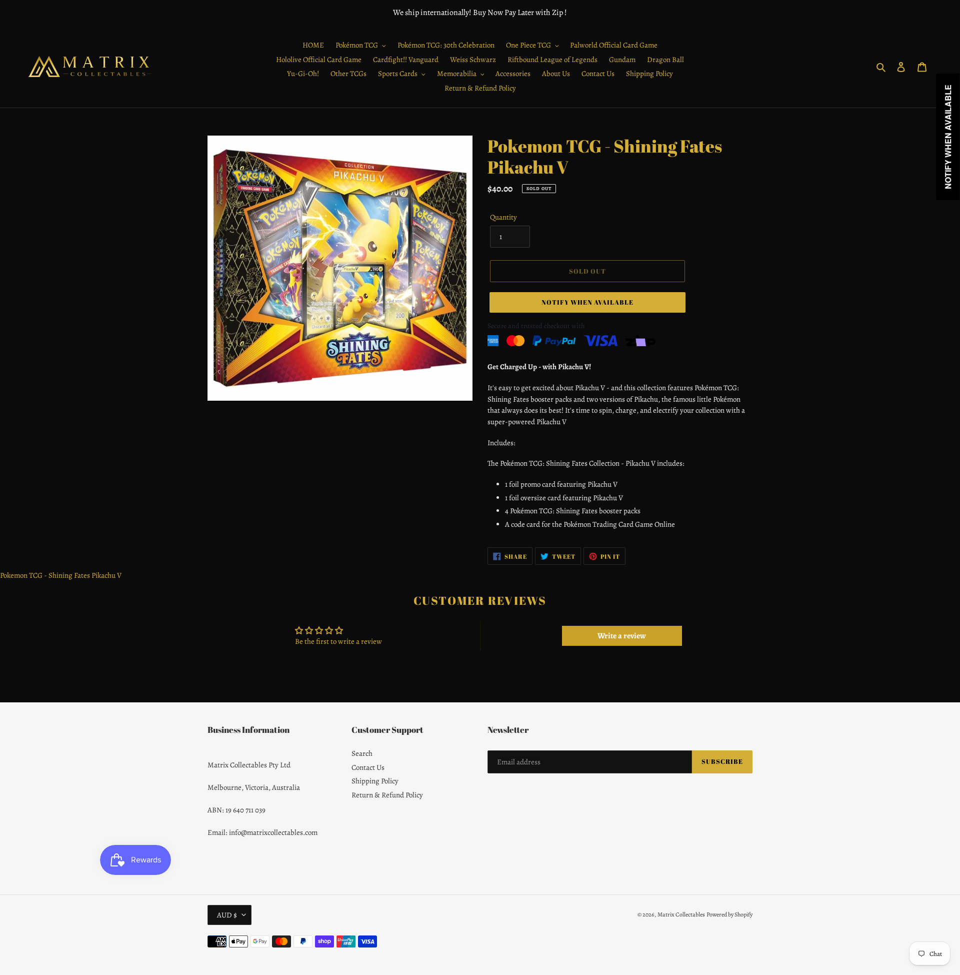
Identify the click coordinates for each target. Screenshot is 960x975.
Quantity (503, 217)
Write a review (622, 635)
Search (362, 753)
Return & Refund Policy (387, 795)
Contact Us (368, 767)
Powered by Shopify (729, 914)
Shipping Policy (375, 781)
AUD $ (227, 915)
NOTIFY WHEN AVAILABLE (588, 302)
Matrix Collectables (681, 914)
